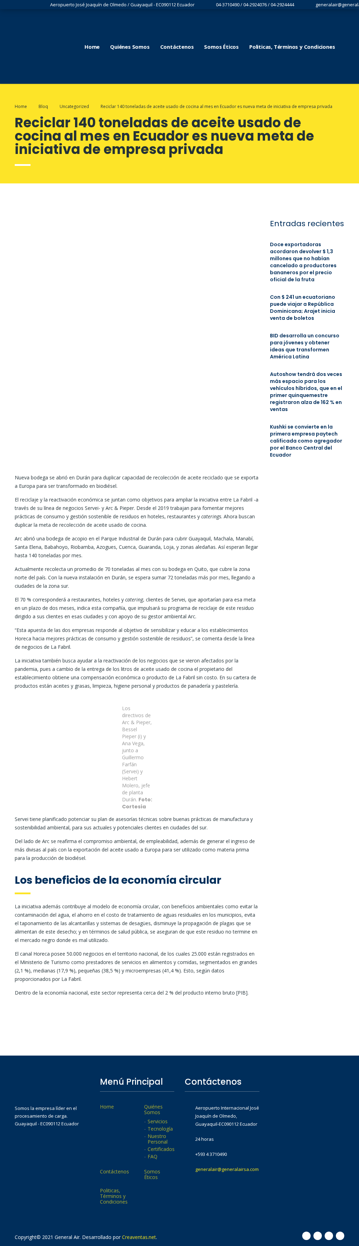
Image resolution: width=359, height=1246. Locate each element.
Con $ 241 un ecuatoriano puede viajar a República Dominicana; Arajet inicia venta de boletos (302, 308)
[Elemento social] (347, 46)
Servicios (158, 1121)
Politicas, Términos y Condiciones (292, 46)
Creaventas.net (139, 1237)
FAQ (152, 1156)
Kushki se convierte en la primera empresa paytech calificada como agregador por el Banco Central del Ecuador (306, 440)
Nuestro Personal (158, 1139)
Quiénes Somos (129, 46)
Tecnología (160, 1129)
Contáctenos (177, 46)
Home (92, 46)
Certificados (161, 1149)
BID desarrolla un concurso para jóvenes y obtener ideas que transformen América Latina (304, 346)
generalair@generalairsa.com (227, 1169)
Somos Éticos (221, 46)
